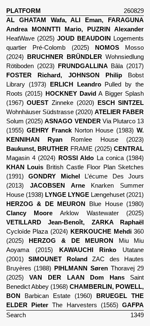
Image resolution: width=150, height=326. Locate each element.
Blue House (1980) (75, 204)
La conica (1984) (101, 158)
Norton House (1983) (80, 130)
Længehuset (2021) (94, 194)
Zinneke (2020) (60, 102)
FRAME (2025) (59, 148)
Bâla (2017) (101, 66)
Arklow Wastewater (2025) (75, 213)
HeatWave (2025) (75, 29)
